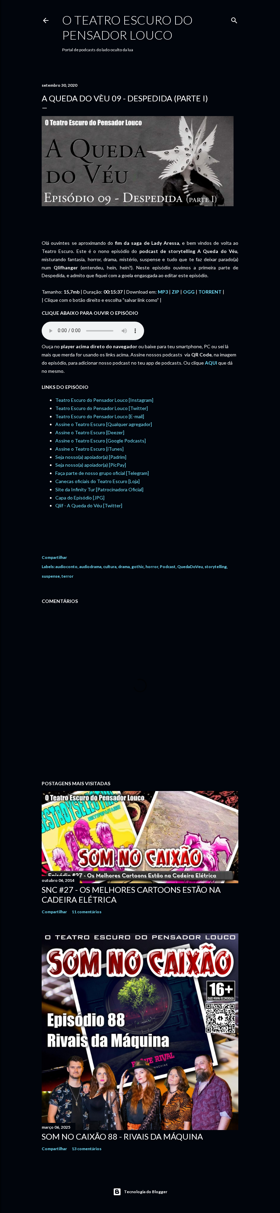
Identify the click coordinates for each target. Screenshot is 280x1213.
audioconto (66, 566)
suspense (51, 576)
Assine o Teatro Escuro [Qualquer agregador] (103, 424)
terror (67, 576)
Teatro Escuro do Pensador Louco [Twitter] (101, 408)
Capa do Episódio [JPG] (79, 497)
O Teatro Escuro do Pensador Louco (127, 27)
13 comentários (86, 1148)
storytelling (216, 566)
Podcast (168, 566)
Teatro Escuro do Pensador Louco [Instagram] (104, 400)
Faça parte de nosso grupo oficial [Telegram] (102, 473)
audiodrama (90, 566)
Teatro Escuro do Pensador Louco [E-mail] (99, 416)
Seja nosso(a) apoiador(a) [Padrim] (90, 457)
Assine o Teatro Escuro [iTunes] (89, 449)
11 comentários (86, 911)
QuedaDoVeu (190, 566)
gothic (137, 566)
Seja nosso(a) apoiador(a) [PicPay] (90, 465)
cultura (109, 566)
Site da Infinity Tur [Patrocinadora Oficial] (99, 489)
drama (124, 566)
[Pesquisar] (234, 19)
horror (151, 566)
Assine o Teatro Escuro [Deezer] (89, 432)
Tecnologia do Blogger (145, 1191)
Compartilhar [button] (54, 557)
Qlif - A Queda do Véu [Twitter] (88, 505)
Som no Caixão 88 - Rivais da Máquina (122, 1136)
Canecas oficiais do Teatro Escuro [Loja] (97, 481)
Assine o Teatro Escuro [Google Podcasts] (100, 440)
